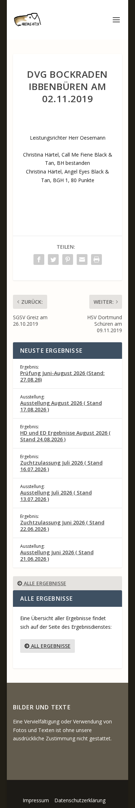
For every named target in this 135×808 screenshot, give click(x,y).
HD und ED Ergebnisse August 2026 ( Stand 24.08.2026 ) (65, 436)
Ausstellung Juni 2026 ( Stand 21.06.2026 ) (57, 555)
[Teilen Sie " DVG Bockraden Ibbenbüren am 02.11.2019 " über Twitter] (53, 259)
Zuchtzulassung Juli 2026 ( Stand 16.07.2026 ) (61, 466)
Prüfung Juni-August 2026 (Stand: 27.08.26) (62, 376)
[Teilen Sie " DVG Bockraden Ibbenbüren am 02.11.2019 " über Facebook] (39, 259)
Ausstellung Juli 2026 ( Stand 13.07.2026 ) (56, 495)
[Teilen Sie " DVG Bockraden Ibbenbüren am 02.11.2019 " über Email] (82, 259)
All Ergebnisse (50, 645)
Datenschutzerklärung (79, 800)
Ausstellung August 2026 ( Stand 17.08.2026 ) (61, 406)
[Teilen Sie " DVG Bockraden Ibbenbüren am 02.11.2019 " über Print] (96, 259)
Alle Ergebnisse (44, 583)
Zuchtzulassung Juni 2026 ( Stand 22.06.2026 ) (62, 525)
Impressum (36, 800)
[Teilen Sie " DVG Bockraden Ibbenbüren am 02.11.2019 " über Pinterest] (67, 259)
